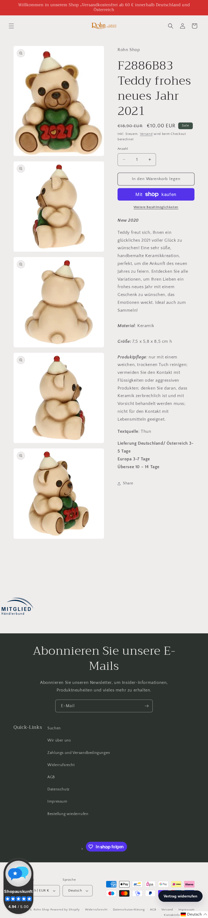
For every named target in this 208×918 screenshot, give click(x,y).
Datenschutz (58, 789)
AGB (51, 777)
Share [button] (128, 483)
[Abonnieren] (146, 706)
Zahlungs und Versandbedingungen (78, 753)
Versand (146, 134)
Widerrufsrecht (60, 765)
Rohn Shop (41, 909)
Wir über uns (59, 740)
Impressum (57, 801)
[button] (11, 26)
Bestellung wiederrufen (67, 814)
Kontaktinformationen (179, 915)
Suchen (54, 728)
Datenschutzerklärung (129, 909)
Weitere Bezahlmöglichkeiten (156, 207)
